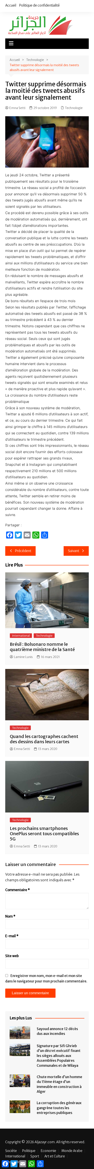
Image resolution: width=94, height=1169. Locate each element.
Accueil (10, 5)
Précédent (23, 551)
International (21, 635)
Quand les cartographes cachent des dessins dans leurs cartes (44, 739)
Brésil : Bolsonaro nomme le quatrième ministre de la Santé (42, 646)
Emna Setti (17, 108)
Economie (48, 1151)
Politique (28, 1151)
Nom (10, 916)
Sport (34, 1156)
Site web (12, 956)
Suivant (73, 551)
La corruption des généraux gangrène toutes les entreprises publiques (59, 1108)
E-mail (11, 936)
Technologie (74, 108)
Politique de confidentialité (39, 5)
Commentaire (17, 890)
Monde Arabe (71, 1151)
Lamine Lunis (23, 657)
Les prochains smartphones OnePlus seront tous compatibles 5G (44, 834)
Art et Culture (54, 1156)
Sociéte (11, 1151)
